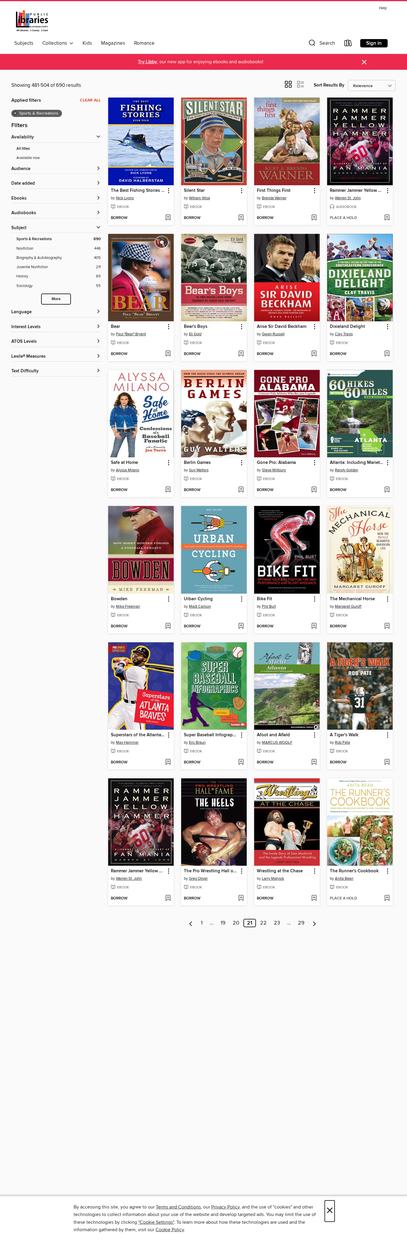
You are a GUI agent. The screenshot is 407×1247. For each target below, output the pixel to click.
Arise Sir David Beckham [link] (281, 326)
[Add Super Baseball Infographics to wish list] (241, 762)
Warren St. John (348, 198)
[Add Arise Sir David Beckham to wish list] (314, 354)
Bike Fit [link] (264, 599)
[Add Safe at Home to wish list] (168, 490)
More (56, 299)
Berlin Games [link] (197, 462)
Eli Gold (195, 334)
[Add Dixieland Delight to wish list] (387, 354)
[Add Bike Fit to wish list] (314, 626)
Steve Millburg (274, 470)
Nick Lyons (125, 198)
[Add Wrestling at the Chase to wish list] (314, 898)
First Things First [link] (274, 190)
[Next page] (314, 923)
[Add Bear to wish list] (168, 354)
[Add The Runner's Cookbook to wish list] (387, 898)
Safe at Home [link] (124, 462)
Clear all (90, 100)
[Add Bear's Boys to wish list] (241, 354)
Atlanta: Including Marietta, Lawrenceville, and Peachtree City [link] (357, 462)
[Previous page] (191, 923)
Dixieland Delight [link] (347, 326)
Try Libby (147, 62)
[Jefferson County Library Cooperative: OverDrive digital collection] (32, 20)
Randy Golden (346, 470)
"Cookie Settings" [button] (156, 1222)
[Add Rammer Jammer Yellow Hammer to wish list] (387, 218)
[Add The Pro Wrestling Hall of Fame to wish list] (241, 898)
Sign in (374, 43)
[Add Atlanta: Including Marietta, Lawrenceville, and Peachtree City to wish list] (387, 490)
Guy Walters (199, 470)
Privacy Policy (225, 1207)
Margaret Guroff (348, 606)
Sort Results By (329, 85)
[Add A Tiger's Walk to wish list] (387, 762)
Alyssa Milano (127, 470)
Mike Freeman (128, 606)
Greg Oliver (198, 878)
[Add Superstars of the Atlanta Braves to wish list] (168, 762)
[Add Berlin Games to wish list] (241, 490)
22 (263, 923)
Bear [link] (115, 326)
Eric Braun (197, 742)
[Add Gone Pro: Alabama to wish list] (314, 490)
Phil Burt (269, 606)
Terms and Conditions (178, 1207)
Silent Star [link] (194, 190)
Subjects (23, 43)
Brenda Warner (274, 198)
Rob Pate (342, 742)
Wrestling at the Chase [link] (280, 871)
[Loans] (348, 44)
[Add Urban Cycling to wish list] (241, 626)
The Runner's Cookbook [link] (354, 871)
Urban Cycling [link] (198, 599)
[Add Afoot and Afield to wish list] (314, 762)
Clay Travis (344, 334)
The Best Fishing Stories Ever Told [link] (138, 190)
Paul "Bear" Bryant (131, 334)
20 (236, 923)
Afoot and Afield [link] (273, 735)
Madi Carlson (200, 606)
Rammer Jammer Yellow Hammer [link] (357, 190)
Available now (28, 157)
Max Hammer (127, 742)
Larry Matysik (273, 878)
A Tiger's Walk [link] (344, 735)
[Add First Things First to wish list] (314, 218)
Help (383, 8)
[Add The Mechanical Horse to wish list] (387, 626)
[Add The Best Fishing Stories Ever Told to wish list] (168, 218)
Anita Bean (344, 878)
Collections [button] (55, 43)
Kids (87, 43)
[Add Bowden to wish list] (168, 626)
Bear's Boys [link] (195, 326)
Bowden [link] (119, 599)
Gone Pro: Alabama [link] (276, 462)
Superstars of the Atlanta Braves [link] (138, 735)
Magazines (113, 43)
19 (223, 923)
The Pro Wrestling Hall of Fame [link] (211, 871)
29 (301, 923)
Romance (144, 43)
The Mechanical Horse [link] (352, 599)
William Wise (199, 198)
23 (277, 923)
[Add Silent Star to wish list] (241, 218)
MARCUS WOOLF (277, 742)
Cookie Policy (170, 1230)
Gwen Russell (273, 334)
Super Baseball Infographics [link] (211, 735)
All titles (23, 148)
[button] (321, 44)
